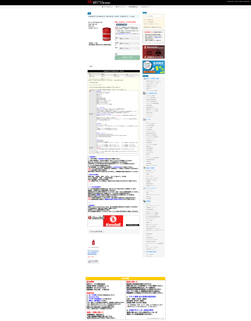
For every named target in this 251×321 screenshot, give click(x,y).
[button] (162, 16)
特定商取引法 (133, 7)
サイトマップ (121, 7)
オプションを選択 (93, 261)
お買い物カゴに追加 (127, 57)
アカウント (146, 7)
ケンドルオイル (107, 7)
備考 (116, 47)
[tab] (90, 66)
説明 (91, 66)
